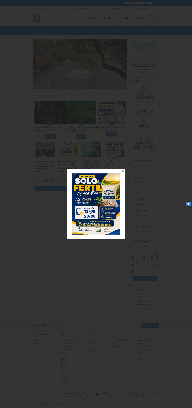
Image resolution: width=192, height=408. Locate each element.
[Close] (122, 171)
